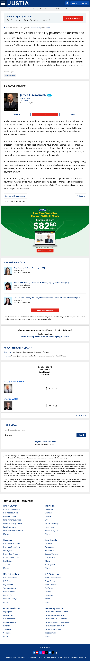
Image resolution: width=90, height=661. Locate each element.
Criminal (48, 513)
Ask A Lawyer (12, 9)
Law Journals (50, 557)
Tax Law (6, 564)
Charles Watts (11, 398)
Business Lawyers (10, 513)
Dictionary (49, 543)
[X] (53, 652)
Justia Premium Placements (56, 619)
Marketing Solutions (54, 608)
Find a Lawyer (11, 424)
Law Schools (51, 540)
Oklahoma (22, 9)
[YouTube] (37, 652)
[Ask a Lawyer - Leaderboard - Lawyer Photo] (8, 388)
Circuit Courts (9, 591)
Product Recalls (9, 622)
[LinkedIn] (34, 652)
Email (73, 115)
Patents (6, 626)
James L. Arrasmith (33, 95)
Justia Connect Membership (56, 612)
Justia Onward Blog (53, 629)
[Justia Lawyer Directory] (56, 652)
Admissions (49, 547)
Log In (74, 3)
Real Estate (7, 561)
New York (49, 595)
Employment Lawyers (12, 520)
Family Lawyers (9, 527)
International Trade (11, 557)
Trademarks (8, 629)
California (49, 588)
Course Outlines (51, 554)
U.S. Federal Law (11, 574)
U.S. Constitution (10, 577)
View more (81, 416)
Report (81, 196)
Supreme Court (9, 588)
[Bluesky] (50, 652)
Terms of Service (49, 657)
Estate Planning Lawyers (13, 523)
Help (39, 657)
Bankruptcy (50, 509)
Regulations (8, 584)
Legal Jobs (7, 612)
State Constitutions (53, 577)
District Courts (9, 595)
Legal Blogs (8, 615)
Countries (7, 633)
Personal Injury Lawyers (13, 530)
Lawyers (7, 356)
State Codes (50, 581)
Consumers (8, 352)
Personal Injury (51, 530)
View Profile (24, 101)
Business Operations (12, 547)
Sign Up (84, 3)
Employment (8, 550)
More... (6, 534)
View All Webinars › (45, 310)
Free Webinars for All (15, 262)
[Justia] (18, 3)
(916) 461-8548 (25, 98)
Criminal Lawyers (10, 516)
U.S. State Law (52, 574)
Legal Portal (22, 657)
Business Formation (11, 543)
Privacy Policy (63, 657)
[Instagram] (43, 652)
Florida (48, 591)
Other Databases (11, 608)
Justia (3, 9)
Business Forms (9, 619)
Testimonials (50, 633)
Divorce (48, 516)
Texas (47, 599)
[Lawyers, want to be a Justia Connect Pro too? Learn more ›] (49, 95)
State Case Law (51, 584)
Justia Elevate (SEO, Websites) (57, 622)
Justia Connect (10, 657)
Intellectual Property (11, 554)
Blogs (47, 561)
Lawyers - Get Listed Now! (45, 441)
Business (7, 540)
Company (32, 657)
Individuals (50, 505)
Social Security (33, 9)
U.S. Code (7, 581)
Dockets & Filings (10, 599)
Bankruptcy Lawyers (11, 509)
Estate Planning (51, 523)
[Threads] (46, 652)
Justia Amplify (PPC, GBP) (55, 626)
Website (17, 115)
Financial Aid (50, 550)
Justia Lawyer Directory (54, 615)
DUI (46, 520)
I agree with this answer (15, 196)
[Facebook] (40, 652)
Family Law (49, 527)
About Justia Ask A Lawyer (18, 347)
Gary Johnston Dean (14, 381)
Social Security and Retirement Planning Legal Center (45, 336)
